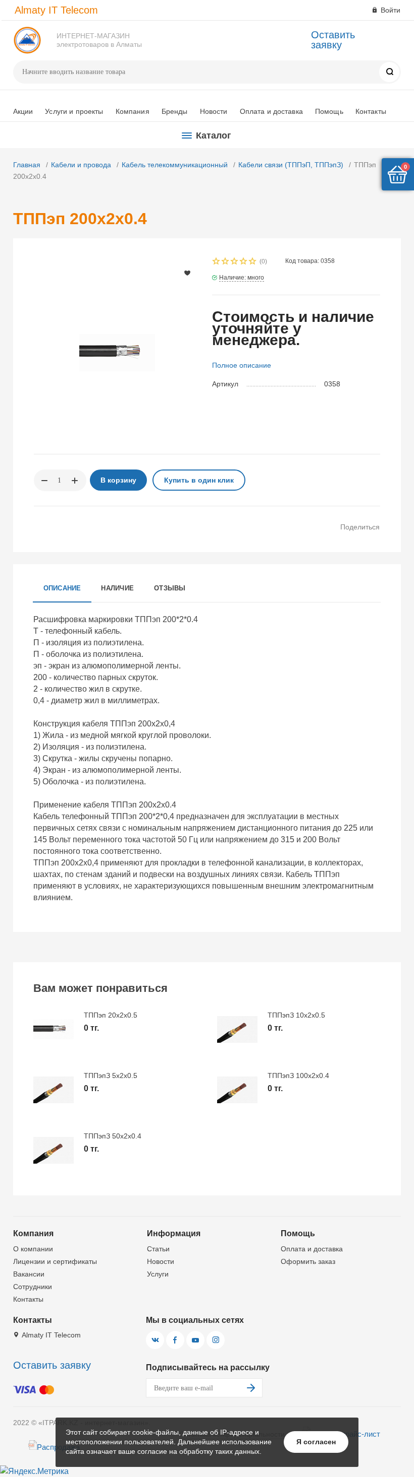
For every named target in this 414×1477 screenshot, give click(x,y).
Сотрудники (32, 1287)
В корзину (118, 480)
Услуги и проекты (74, 111)
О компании (33, 1249)
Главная (26, 165)
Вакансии (28, 1274)
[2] (225, 262)
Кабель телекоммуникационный (175, 165)
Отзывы (169, 588)
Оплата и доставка (271, 111)
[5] (252, 262)
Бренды (175, 111)
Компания (132, 111)
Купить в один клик (199, 480)
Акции (23, 111)
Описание (62, 588)
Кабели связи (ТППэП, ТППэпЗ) (290, 165)
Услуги (158, 1274)
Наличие (117, 588)
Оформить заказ (308, 1261)
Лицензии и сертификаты (55, 1261)
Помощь (329, 111)
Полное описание (241, 365)
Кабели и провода (81, 165)
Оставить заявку (333, 39)
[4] (243, 262)
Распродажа (58, 1447)
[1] (216, 262)
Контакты (370, 111)
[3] (234, 262)
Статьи (158, 1249)
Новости (214, 111)
